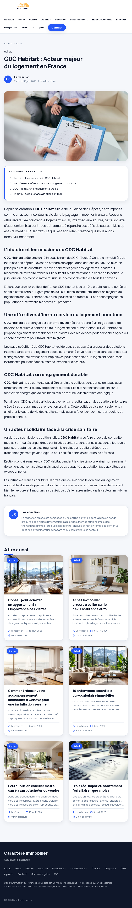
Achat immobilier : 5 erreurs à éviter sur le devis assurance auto (90, 604)
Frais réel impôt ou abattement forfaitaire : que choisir (97, 788)
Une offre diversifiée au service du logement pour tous (44, 183)
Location (61, 19)
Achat (21, 19)
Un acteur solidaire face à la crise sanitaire (38, 193)
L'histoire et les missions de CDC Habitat (36, 178)
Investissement (101, 19)
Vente (33, 19)
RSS (56, 874)
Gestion (46, 19)
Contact (56, 27)
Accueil (9, 19)
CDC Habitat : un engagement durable (35, 188)
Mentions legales (40, 874)
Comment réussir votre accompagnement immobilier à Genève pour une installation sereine (28, 698)
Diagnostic (11, 27)
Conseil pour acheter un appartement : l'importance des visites (27, 604)
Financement (79, 19)
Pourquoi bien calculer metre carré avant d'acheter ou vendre (33, 788)
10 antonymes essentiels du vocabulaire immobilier (93, 693)
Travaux (121, 19)
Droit (25, 27)
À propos (38, 27)
